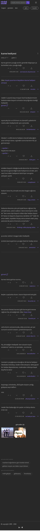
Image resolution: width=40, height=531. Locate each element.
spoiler (5, 148)
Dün (16, 8)
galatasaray (17, 474)
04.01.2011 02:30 (20, 129)
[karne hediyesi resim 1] (7, 432)
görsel (3, 105)
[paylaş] (31, 68)
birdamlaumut (31, 129)
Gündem (10, 8)
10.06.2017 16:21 (21, 301)
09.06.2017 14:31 (21, 182)
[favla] (24, 68)
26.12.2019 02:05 (21, 376)
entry (3, 58)
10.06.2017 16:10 (23, 247)
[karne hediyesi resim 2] (20, 432)
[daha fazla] (36, 2)
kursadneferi (31, 353)
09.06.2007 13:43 (13, 72)
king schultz (31, 200)
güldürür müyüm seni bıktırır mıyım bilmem (15, 466)
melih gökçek (6, 474)
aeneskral (32, 247)
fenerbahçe (27, 474)
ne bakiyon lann (30, 416)
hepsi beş (27, 312)
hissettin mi (31, 301)
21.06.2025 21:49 (19, 416)
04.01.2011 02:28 (24, 112)
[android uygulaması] (20, 527)
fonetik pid (31, 318)
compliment (31, 182)
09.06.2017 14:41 (11, 227)
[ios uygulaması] (22, 527)
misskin (33, 89)
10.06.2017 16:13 (23, 286)
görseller (19, 425)
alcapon (32, 112)
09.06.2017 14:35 (21, 199)
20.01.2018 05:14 (21, 353)
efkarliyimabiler (30, 399)
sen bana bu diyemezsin (27, 72)
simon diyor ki (30, 336)
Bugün (3, 8)
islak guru (32, 160)
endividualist (31, 376)
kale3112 (32, 286)
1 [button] (25, 196)
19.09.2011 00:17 (23, 159)
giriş (26, 8)
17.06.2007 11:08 (24, 89)
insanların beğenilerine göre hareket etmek (15, 463)
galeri (14, 58)
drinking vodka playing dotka (26, 227)
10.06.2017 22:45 (22, 318)
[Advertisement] (20, 31)
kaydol (34, 8)
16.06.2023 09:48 (19, 399)
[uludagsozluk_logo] (4, 2)
